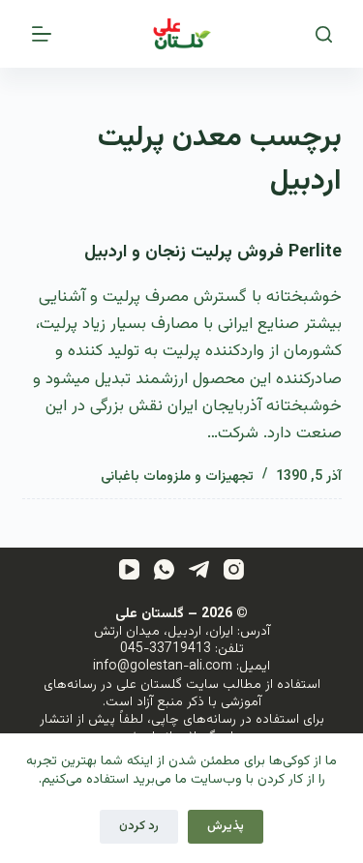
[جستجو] (324, 34)
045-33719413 (165, 649)
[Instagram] (234, 569)
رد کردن (139, 826)
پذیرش (225, 826)
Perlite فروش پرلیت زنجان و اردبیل (213, 252)
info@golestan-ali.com (162, 666)
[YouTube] (129, 569)
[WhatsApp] (164, 569)
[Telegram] (199, 569)
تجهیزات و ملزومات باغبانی (177, 477)
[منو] (41, 34)
